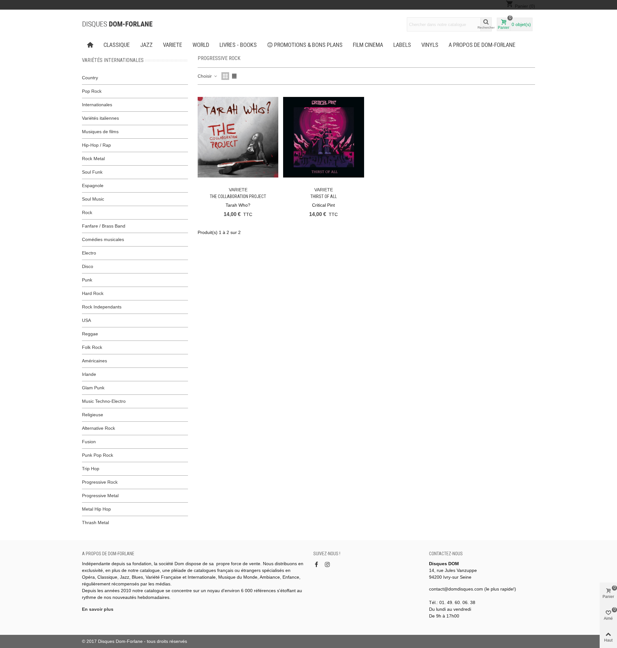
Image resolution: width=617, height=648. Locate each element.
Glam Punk (93, 387)
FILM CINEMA (368, 44)
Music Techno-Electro (104, 401)
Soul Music (93, 199)
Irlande (89, 374)
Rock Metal (93, 158)
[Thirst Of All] (323, 137)
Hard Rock (92, 293)
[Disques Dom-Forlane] (117, 24)
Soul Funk (92, 172)
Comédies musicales (103, 239)
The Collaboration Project (238, 196)
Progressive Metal (100, 495)
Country (90, 77)
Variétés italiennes (100, 118)
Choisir (205, 76)
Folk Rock (92, 347)
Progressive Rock (100, 482)
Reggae (90, 333)
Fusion (89, 441)
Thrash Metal (95, 522)
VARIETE (172, 44)
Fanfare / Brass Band (103, 226)
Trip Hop (90, 468)
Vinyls (429, 44)
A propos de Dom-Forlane (482, 44)
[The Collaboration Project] (238, 137)
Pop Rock (92, 91)
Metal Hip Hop (96, 509)
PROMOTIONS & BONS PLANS (308, 44)
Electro (89, 252)
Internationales (97, 104)
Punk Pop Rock (97, 455)
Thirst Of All (323, 196)
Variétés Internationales (113, 60)
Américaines (94, 360)
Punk (87, 279)
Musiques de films (100, 131)
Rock (87, 212)
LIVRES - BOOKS (238, 44)
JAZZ (146, 44)
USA (86, 320)
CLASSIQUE (116, 44)
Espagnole (92, 185)
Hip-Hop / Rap (96, 145)
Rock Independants (101, 306)
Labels (402, 44)
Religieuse (92, 414)
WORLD (200, 44)
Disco (87, 266)
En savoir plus (97, 609)
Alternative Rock (98, 428)
